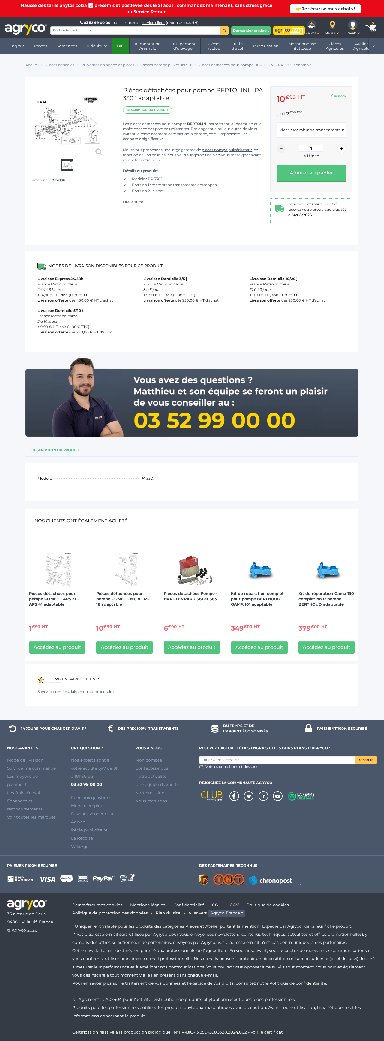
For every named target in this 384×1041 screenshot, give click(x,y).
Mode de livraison (25, 760)
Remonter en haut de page (369, 1015)
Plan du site (168, 913)
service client (153, 22)
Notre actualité (150, 776)
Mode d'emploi (86, 805)
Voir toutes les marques (31, 817)
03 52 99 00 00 (97, 22)
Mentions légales (147, 904)
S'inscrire (366, 760)
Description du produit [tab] (56, 450)
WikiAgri (80, 846)
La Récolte (82, 838)
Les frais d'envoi (23, 792)
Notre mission (149, 792)
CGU (217, 904)
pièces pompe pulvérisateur (227, 150)
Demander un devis (251, 30)
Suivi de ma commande (31, 768)
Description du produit (147, 110)
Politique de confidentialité (297, 983)
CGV (234, 904)
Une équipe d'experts (157, 784)
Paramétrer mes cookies (97, 904)
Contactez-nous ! (153, 768)
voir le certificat (267, 1032)
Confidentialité (188, 904)
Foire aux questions (91, 797)
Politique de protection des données (110, 913)
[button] (312, 27)
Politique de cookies (268, 904)
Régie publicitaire (89, 830)
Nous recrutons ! (152, 800)
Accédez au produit (57, 647)
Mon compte (148, 760)
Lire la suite (133, 202)
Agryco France (225, 913)
